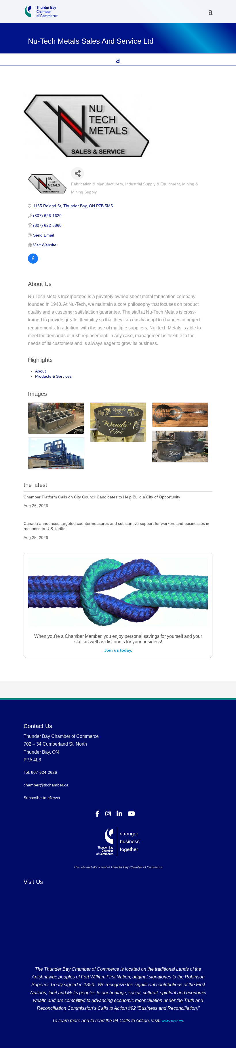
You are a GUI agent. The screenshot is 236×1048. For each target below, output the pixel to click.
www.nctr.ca (171, 1020)
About (40, 371)
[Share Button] (77, 173)
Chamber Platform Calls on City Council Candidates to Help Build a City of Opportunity (102, 497)
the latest (35, 485)
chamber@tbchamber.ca (46, 785)
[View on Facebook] (33, 262)
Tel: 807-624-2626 (40, 772)
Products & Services (53, 376)
